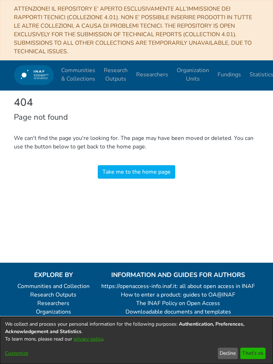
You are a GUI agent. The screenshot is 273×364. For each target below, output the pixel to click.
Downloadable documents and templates (178, 312)
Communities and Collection (53, 286)
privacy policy (88, 339)
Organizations (53, 312)
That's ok (252, 353)
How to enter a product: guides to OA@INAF (178, 295)
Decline (228, 353)
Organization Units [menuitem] (193, 74)
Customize (16, 353)
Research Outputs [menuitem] (116, 74)
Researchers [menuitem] (152, 74)
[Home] (34, 74)
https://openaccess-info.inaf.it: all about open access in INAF (178, 286)
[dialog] (136, 340)
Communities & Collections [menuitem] (78, 74)
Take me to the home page (136, 172)
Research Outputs (53, 295)
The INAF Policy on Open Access (178, 303)
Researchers (53, 303)
